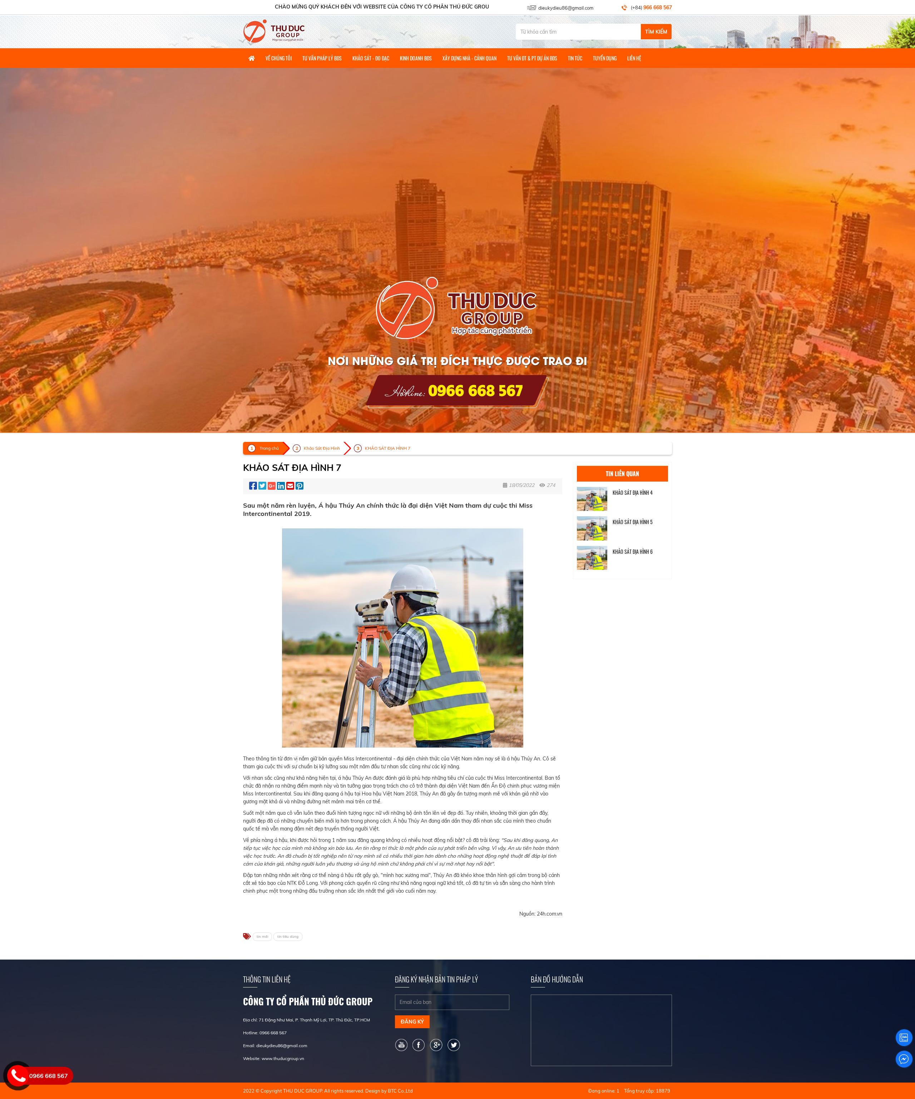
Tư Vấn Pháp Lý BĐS (322, 58)
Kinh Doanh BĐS (416, 58)
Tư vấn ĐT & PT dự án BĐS (532, 58)
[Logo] (274, 31)
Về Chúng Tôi (279, 58)
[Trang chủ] (251, 58)
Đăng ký (412, 1022)
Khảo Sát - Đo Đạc (370, 58)
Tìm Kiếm (656, 32)
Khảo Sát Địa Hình (322, 448)
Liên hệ (634, 58)
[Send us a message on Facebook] (904, 1059)
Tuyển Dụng (605, 58)
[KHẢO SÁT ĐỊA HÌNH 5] (592, 528)
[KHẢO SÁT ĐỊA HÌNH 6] (592, 558)
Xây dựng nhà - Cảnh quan (469, 58)
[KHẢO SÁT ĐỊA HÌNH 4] (592, 499)
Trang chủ (269, 448)
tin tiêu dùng (287, 936)
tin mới (262, 936)
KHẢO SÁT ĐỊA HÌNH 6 (633, 551)
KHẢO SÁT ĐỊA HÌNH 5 (633, 522)
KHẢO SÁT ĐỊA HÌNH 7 (387, 448)
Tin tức (575, 58)
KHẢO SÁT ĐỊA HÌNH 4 (633, 492)
